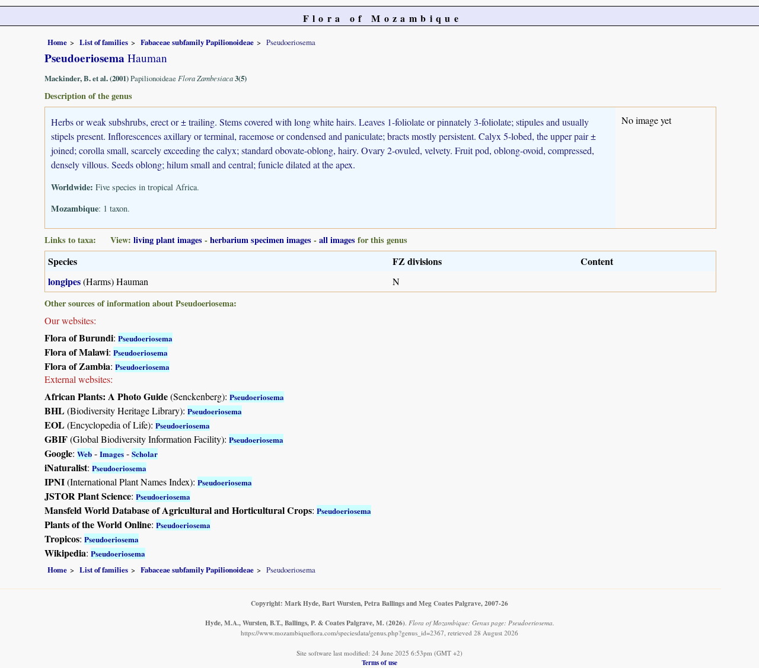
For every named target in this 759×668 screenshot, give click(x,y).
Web (84, 453)
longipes (64, 281)
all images (337, 240)
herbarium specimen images (260, 240)
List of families (103, 42)
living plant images (167, 240)
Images (112, 453)
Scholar (145, 453)
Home (57, 42)
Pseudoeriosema (145, 338)
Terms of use (379, 662)
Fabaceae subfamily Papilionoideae (197, 42)
